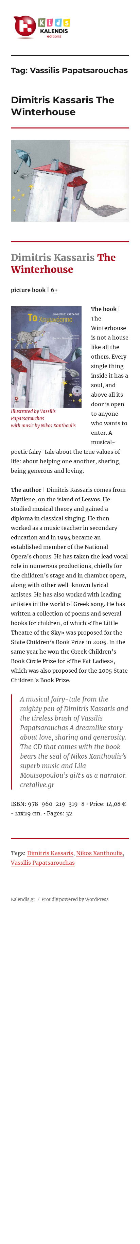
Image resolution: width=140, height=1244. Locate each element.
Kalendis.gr (23, 899)
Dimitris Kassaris (50, 853)
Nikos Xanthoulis (99, 853)
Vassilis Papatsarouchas (43, 862)
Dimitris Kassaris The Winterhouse (63, 106)
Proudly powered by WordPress (75, 899)
